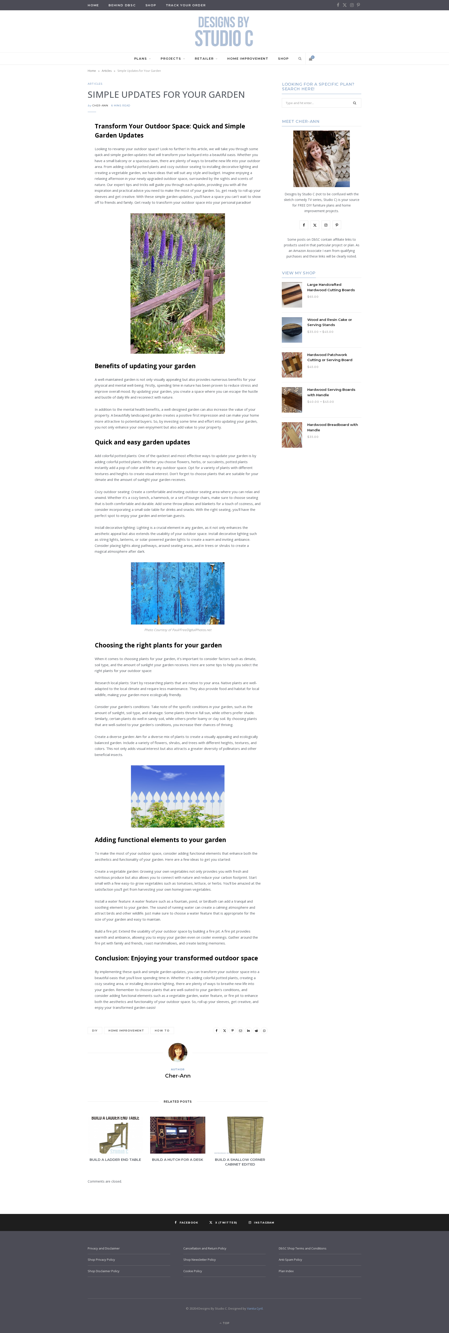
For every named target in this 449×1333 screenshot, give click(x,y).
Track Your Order (186, 5)
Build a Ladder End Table (115, 1159)
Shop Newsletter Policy (199, 1259)
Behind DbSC (122, 5)
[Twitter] (64, 151)
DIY (95, 1030)
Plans (140, 58)
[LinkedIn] (64, 186)
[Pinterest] (64, 162)
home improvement (126, 1030)
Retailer (204, 58)
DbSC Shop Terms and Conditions (302, 1248)
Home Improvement (247, 58)
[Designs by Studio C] (224, 31)
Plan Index (286, 1271)
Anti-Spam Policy (290, 1259)
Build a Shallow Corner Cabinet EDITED (240, 1161)
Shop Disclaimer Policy (103, 1271)
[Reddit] (64, 198)
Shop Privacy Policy (101, 1259)
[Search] (299, 58)
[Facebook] (64, 139)
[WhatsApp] (64, 210)
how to (162, 1030)
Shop (150, 5)
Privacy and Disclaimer (104, 1248)
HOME (93, 5)
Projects (171, 58)
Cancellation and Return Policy (204, 1248)
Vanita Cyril (255, 1308)
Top (225, 1323)
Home (92, 71)
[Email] (64, 174)
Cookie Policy (192, 1271)
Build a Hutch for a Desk (177, 1159)
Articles (107, 71)
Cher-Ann (100, 105)
